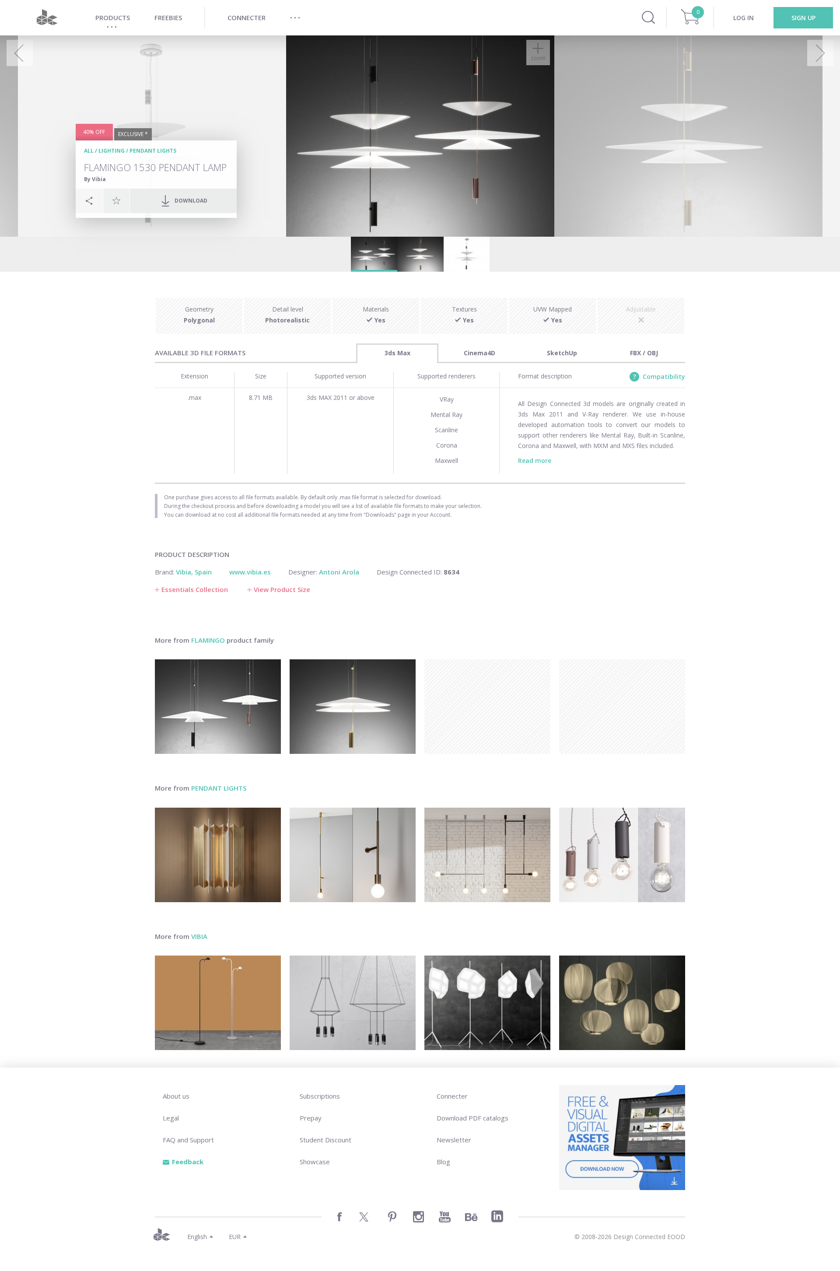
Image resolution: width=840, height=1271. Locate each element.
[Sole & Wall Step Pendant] (353, 855)
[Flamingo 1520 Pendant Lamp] (218, 706)
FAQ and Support (188, 1139)
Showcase (315, 1161)
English (197, 1236)
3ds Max (397, 353)
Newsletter (454, 1139)
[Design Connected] (46, 17)
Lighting (111, 150)
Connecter (452, 1096)
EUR (235, 1236)
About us (176, 1096)
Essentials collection (194, 589)
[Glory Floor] (487, 1003)
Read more (534, 460)
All (89, 150)
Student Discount (325, 1139)
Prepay (311, 1117)
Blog (443, 1161)
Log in (743, 18)
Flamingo (208, 640)
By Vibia (95, 179)
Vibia (199, 936)
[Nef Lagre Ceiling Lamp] (218, 855)
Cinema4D (479, 353)
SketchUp (562, 353)
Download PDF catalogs (472, 1117)
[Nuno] (622, 1003)
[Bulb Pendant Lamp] (622, 855)
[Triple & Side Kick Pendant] (487, 855)
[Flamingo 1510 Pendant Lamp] (353, 706)
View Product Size (282, 589)
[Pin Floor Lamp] (218, 1003)
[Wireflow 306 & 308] (353, 1003)
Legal (171, 1117)
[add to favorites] (116, 200)
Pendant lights (153, 150)
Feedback (187, 1161)
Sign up (803, 18)
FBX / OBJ (644, 353)
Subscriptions (320, 1096)
